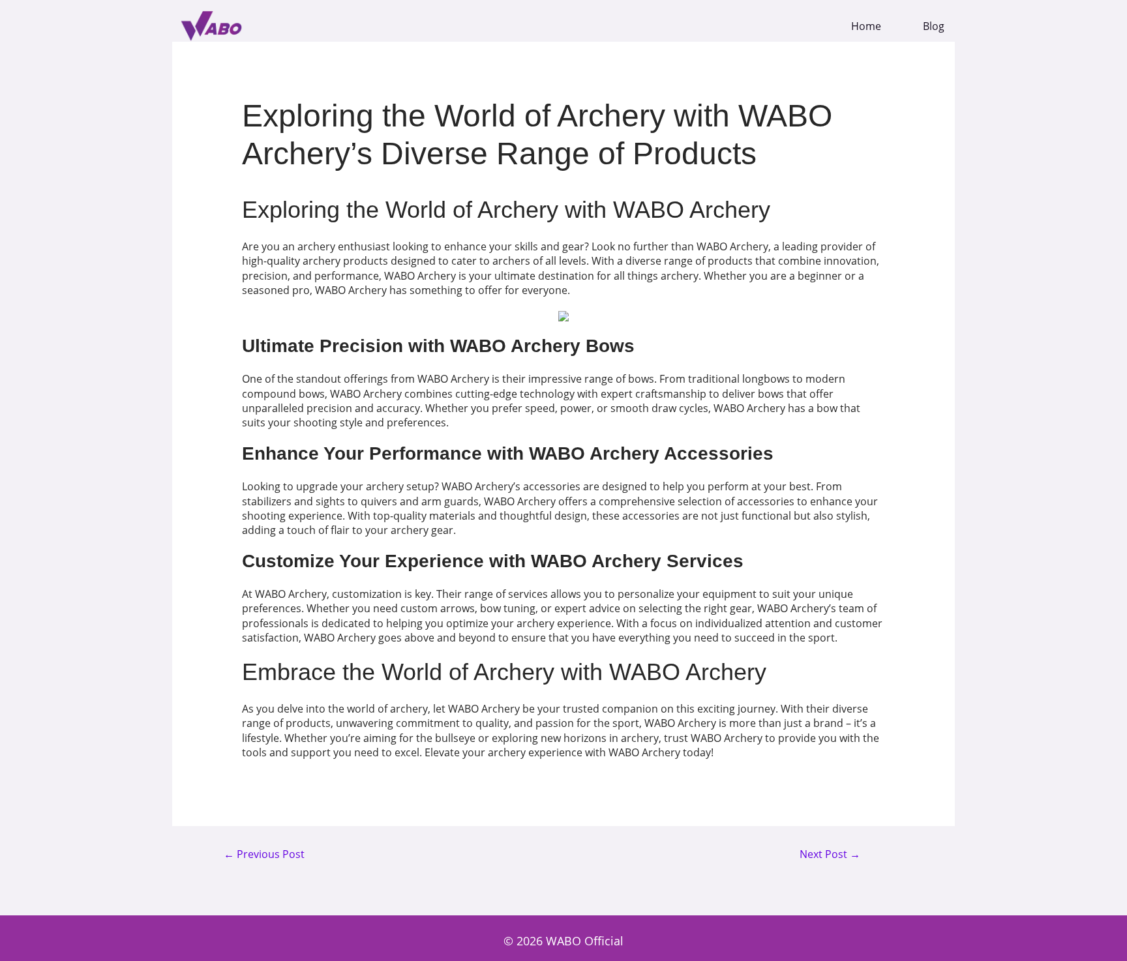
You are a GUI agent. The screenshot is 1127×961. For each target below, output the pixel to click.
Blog (933, 26)
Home (866, 26)
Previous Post (264, 854)
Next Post (830, 854)
